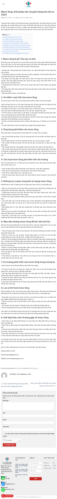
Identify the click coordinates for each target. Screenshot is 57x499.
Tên (4, 413)
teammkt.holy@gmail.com (25, 17)
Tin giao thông (19, 368)
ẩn (9, 34)
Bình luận (6, 400)
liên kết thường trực (33, 368)
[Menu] (3, 4)
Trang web (6, 426)
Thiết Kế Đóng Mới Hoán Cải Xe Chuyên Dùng (21, 466)
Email (5, 419)
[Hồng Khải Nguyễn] (28, 4)
